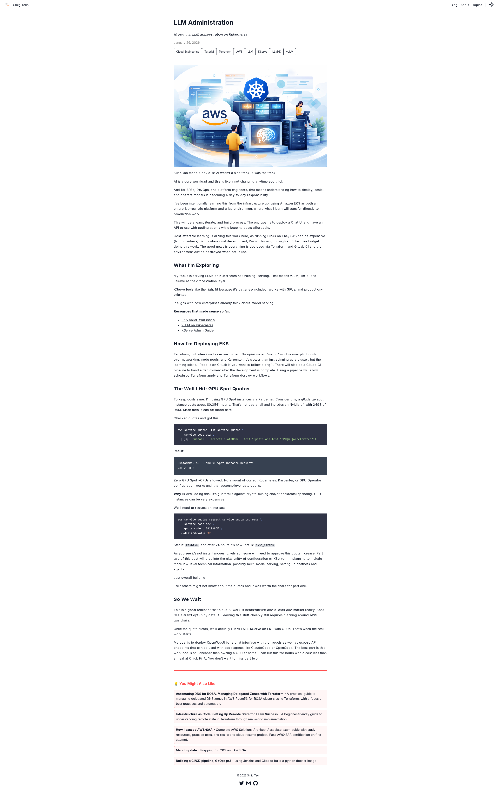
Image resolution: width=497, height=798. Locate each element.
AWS (239, 51)
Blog (454, 5)
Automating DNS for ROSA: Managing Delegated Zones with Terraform (229, 694)
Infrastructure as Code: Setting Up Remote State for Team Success (227, 714)
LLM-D (276, 51)
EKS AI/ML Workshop (198, 320)
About (465, 5)
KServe (262, 51)
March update (186, 750)
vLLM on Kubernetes (197, 325)
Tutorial (209, 51)
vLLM (289, 51)
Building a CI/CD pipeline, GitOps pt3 (203, 761)
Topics (477, 5)
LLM (250, 51)
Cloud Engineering (187, 51)
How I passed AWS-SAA (194, 730)
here (228, 410)
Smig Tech (21, 5)
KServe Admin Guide (198, 330)
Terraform (225, 51)
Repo (204, 365)
